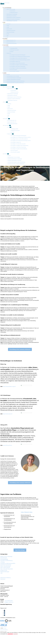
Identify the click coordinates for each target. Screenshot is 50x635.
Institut (4, 22)
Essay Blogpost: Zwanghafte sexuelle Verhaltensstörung (18, 64)
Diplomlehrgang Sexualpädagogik (12, 14)
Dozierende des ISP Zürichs (11, 30)
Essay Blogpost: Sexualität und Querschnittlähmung (19, 148)
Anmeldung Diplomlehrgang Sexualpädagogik (14, 77)
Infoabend (11, 51)
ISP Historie (8, 23)
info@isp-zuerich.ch (8, 602)
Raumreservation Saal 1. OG (11, 40)
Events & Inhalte (6, 125)
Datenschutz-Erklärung (5, 577)
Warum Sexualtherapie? (5, 566)
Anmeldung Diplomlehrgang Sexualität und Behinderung (16, 162)
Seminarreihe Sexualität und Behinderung (13, 19)
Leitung (8, 25)
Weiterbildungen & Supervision (12, 20)
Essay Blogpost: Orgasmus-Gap (15, 61)
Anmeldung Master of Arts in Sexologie (13, 76)
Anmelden (4, 72)
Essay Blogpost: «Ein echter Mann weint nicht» (17, 63)
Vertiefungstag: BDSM (13, 48)
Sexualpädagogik (4, 559)
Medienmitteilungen (4, 571)
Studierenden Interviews (14, 12)
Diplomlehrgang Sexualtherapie (11, 15)
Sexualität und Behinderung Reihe (7, 563)
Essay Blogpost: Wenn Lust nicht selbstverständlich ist (18, 58)
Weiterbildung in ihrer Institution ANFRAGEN (20, 349)
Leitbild (8, 27)
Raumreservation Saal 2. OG (11, 41)
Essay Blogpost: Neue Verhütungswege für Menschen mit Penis (20, 56)
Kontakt (8, 33)
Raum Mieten (5, 38)
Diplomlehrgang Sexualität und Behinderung (13, 17)
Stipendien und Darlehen (10, 32)
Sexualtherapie (3, 557)
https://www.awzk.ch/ (7, 413)
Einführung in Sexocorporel (15, 130)
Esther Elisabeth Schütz (26, 512)
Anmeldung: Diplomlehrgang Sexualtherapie (13, 79)
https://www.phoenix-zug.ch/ (9, 386)
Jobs (1, 573)
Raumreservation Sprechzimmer (12, 43)
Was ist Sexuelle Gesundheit (6, 568)
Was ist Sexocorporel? (13, 69)
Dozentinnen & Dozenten (5, 564)
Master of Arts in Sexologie (11, 9)
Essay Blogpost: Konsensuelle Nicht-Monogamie (17, 54)
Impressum (2, 579)
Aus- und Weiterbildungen (7, 7)
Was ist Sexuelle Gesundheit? (14, 71)
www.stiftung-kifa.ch (7, 445)
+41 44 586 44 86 (8, 600)
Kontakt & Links (3, 570)
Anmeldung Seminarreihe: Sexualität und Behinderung (15, 82)
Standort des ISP (9, 28)
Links (7, 35)
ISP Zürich (4, 628)
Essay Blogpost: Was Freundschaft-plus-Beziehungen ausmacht (20, 59)
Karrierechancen (12, 10)
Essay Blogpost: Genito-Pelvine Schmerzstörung (17, 66)
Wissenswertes (9, 53)
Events (8, 46)
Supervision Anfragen (20, 550)
